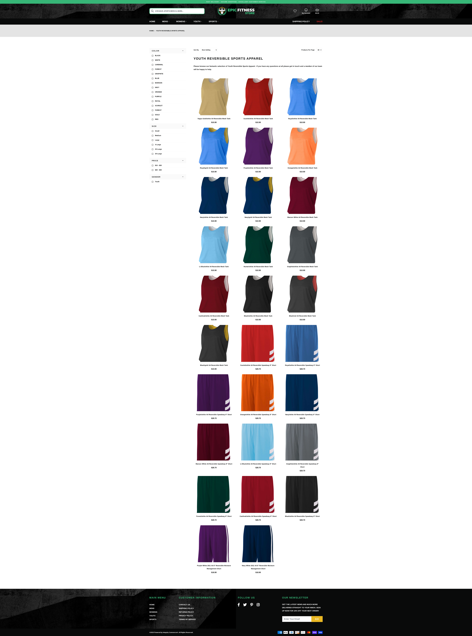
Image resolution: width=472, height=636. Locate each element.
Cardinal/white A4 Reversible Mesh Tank (214, 316)
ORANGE (158, 92)
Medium (158, 135)
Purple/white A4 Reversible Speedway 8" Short (214, 414)
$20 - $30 (158, 170)
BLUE (157, 78)
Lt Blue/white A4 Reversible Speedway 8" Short (258, 464)
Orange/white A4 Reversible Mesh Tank (302, 168)
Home (152, 21)
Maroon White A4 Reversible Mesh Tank (302, 217)
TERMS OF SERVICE (187, 619)
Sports (213, 21)
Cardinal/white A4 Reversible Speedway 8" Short (258, 516)
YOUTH (152, 616)
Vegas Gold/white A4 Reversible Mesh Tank (214, 119)
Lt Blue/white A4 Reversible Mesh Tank (214, 267)
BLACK (157, 55)
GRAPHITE (159, 74)
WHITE (157, 60)
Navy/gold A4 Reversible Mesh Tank (258, 217)
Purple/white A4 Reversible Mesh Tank (258, 168)
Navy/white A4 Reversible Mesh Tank (214, 217)
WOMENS (153, 612)
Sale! (320, 21)
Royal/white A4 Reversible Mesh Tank (302, 119)
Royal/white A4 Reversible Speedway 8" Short (302, 365)
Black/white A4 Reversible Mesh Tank (258, 316)
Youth (157, 182)
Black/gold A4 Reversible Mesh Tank (214, 365)
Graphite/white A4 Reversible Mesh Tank (302, 267)
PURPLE (158, 96)
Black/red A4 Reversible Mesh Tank (302, 316)
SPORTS (152, 619)
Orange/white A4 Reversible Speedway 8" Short (258, 414)
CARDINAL (159, 65)
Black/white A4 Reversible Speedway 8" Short (302, 516)
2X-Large (158, 149)
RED (156, 119)
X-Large (158, 145)
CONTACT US (184, 605)
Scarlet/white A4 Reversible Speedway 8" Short (258, 365)
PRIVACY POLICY (186, 616)
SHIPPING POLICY (186, 608)
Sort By (196, 50)
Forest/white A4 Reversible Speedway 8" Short (214, 516)
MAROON (158, 83)
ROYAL (157, 101)
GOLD (157, 115)
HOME (152, 605)
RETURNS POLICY (186, 612)
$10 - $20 (158, 165)
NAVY (157, 87)
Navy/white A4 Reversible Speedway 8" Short (302, 414)
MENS (151, 608)
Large (157, 140)
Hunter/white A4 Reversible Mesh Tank (258, 267)
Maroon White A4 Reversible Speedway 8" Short (214, 464)
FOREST (158, 69)
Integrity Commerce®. (170, 632)
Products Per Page (308, 50)
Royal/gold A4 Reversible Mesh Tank (214, 168)
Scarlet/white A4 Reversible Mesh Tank (258, 119)
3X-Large (158, 154)
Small (157, 131)
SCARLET (158, 106)
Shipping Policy (301, 21)
